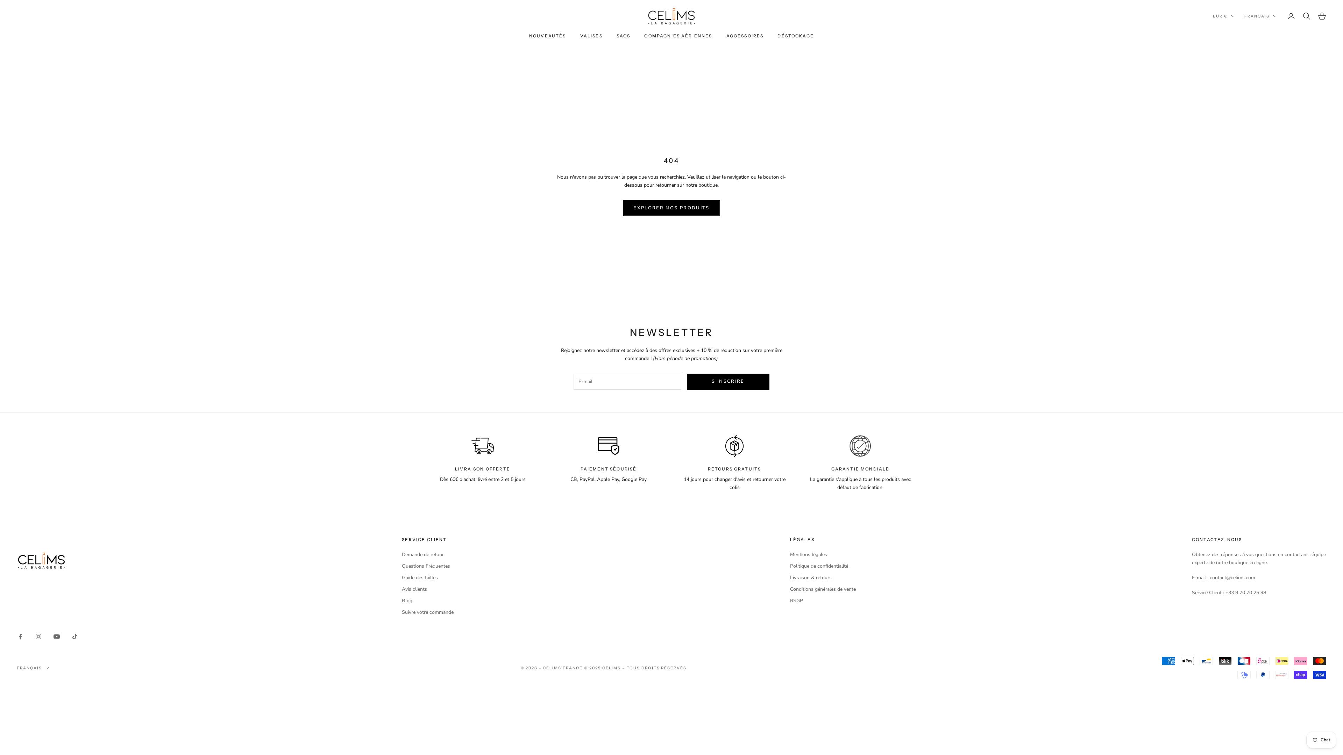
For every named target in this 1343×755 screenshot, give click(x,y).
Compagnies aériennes (678, 35)
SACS (624, 35)
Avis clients (414, 589)
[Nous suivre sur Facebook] (20, 636)
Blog (407, 600)
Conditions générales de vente (823, 589)
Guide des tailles (420, 577)
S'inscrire (728, 381)
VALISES (591, 35)
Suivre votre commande (428, 612)
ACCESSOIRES (745, 35)
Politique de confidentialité (819, 566)
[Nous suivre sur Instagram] (38, 636)
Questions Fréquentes (426, 566)
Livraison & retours (811, 577)
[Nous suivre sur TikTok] (74, 636)
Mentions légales (808, 554)
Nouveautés (547, 35)
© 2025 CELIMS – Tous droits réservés (635, 668)
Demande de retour (423, 554)
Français (1257, 16)
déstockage (795, 35)
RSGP (796, 600)
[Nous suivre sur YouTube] (56, 636)
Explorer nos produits (671, 208)
